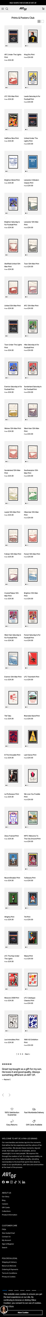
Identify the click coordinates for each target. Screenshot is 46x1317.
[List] (42, 21)
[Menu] (2, 8)
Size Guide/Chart (8, 1233)
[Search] (8, 8)
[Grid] (39, 21)
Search (4, 1247)
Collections (6, 1211)
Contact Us (6, 1237)
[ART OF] (23, 8)
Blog (3, 1200)
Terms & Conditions (9, 1273)
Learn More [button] (9, 1306)
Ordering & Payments (10, 1269)
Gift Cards (6, 1207)
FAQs (4, 1229)
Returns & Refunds (9, 1266)
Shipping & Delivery (9, 1262)
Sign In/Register (8, 1244)
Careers (5, 1204)
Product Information (9, 1215)
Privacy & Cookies (8, 1277)
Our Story (5, 1196)
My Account (6, 1240)
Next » (27, 1054)
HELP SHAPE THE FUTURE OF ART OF (23, 3)
